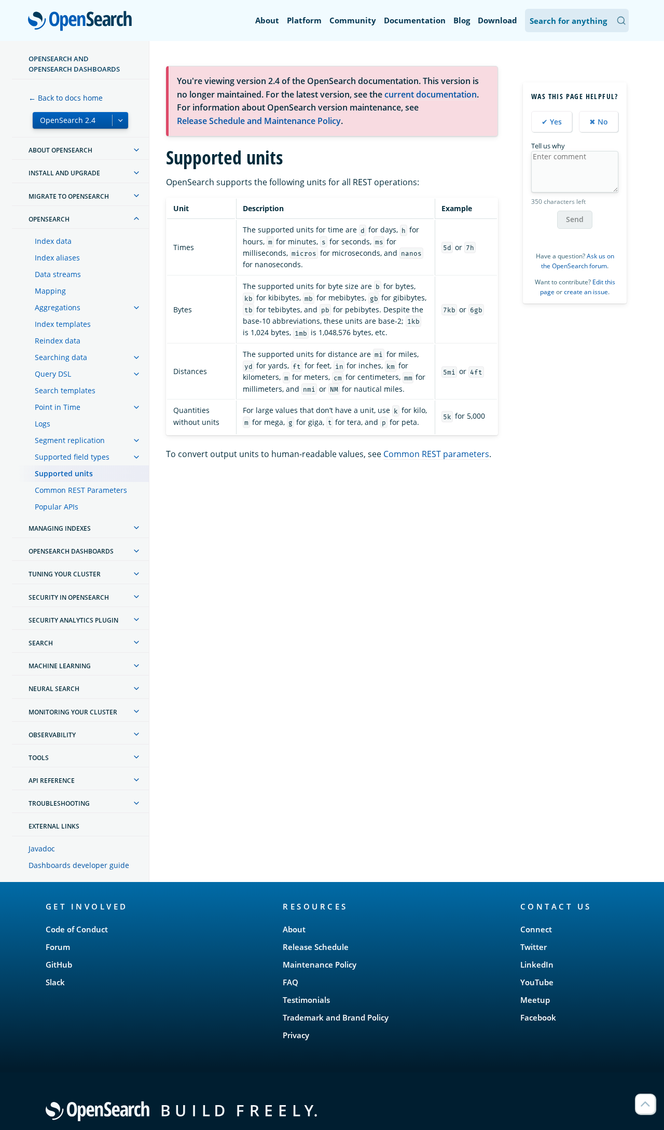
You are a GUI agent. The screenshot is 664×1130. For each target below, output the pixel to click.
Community (352, 20)
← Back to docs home (66, 98)
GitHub (59, 964)
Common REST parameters (436, 454)
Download (497, 20)
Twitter (533, 947)
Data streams (58, 274)
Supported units (64, 473)
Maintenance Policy (319, 964)
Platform (304, 20)
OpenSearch (82, 21)
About (267, 20)
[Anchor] (133, 906)
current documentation (430, 94)
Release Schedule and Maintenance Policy (259, 121)
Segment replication (70, 440)
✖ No (598, 121)
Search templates (65, 390)
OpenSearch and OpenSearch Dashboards (74, 64)
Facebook (538, 1017)
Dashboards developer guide (79, 865)
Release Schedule (316, 947)
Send (575, 219)
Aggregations (57, 307)
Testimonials (306, 1000)
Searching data (61, 357)
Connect (536, 929)
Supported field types (72, 457)
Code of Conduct (77, 929)
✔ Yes (552, 121)
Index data (53, 241)
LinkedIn (537, 964)
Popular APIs (56, 507)
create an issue (586, 291)
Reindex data (57, 341)
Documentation (415, 20)
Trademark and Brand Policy (336, 1017)
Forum (58, 947)
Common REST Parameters (81, 490)
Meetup (535, 1000)
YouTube (537, 982)
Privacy (296, 1035)
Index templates (63, 324)
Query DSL (53, 374)
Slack (55, 982)
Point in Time (57, 407)
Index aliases (57, 258)
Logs (42, 424)
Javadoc (42, 848)
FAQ (290, 982)
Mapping (50, 291)
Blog (461, 20)
